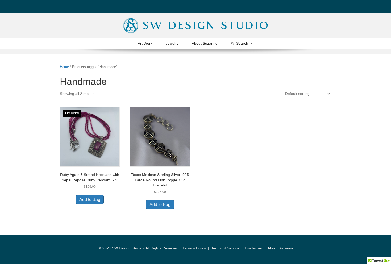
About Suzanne (205, 43)
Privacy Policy (194, 248)
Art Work (145, 43)
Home (64, 67)
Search (242, 43)
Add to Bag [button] (89, 199)
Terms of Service (225, 248)
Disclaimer (253, 248)
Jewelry (172, 43)
